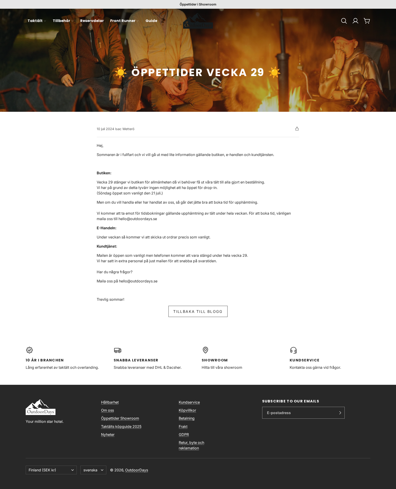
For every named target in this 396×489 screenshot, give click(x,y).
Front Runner (122, 20)
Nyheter (108, 434)
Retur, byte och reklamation (191, 445)
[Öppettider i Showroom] (198, 4)
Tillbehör (61, 20)
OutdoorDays (136, 470)
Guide (151, 20)
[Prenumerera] (340, 413)
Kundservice (189, 402)
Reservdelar (92, 20)
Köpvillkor (187, 410)
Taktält (35, 20)
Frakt (183, 426)
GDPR (184, 434)
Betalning (187, 418)
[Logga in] (355, 20)
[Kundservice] (330, 358)
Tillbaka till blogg (198, 311)
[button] (344, 20)
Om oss (107, 410)
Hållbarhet (110, 402)
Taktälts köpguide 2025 (121, 426)
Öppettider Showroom (120, 418)
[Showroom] (242, 358)
